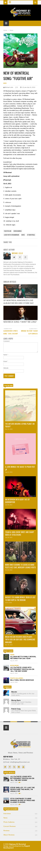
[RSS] (14, 767)
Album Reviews (20, 835)
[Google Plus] (25, 257)
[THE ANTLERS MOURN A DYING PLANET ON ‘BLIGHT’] (20, 405)
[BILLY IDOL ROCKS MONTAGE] (6, 680)
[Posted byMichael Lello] (7, 259)
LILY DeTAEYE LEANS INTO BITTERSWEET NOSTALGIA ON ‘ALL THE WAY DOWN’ (22, 669)
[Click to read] (20, 291)
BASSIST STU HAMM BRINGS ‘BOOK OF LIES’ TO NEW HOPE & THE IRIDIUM (20, 598)
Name (5, 355)
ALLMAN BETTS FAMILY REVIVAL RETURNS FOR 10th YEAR (23, 657)
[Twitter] (14, 257)
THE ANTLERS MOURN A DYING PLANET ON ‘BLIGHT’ (20, 425)
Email (5, 361)
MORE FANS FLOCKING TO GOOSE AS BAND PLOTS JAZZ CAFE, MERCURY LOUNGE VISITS (20, 566)
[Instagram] (18, 767)
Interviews (14, 665)
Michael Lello (17, 253)
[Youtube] (23, 767)
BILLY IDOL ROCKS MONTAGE (22, 680)
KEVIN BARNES (18, 231)
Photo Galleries (16, 678)
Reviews (20, 830)
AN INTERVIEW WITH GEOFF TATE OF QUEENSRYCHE (17, 500)
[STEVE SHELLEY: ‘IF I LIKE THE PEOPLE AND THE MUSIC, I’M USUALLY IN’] (6, 789)
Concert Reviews (20, 826)
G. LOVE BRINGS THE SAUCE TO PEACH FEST (20, 466)
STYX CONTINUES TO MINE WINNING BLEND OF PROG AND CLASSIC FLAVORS (22, 800)
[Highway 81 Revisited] (20, 15)
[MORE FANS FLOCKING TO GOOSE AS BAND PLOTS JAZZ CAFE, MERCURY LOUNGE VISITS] (20, 552)
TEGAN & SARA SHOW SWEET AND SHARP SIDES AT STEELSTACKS (19, 533)
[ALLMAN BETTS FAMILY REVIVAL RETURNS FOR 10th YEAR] (6, 657)
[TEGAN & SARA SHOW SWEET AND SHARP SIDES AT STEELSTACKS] (20, 519)
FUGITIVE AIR (7, 231)
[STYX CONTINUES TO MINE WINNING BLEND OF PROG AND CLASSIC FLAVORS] (6, 800)
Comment (6, 341)
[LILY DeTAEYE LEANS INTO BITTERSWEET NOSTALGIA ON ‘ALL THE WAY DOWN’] (6, 668)
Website (5, 368)
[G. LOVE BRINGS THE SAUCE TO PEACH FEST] (20, 448)
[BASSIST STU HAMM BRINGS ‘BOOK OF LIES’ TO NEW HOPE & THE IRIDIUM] (20, 584)
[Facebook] (20, 257)
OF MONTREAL (31, 235)
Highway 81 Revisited (17, 844)
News (5, 83)
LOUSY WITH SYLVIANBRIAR (11, 235)
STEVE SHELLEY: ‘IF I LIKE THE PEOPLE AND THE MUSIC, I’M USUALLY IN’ (22, 789)
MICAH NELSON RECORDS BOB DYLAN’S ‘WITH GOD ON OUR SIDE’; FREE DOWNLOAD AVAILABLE (20, 639)
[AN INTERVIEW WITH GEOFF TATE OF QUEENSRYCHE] (20, 486)
